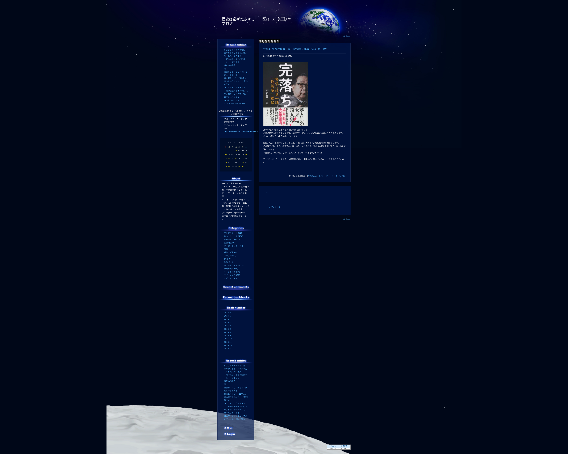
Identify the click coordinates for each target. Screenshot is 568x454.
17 (243, 158)
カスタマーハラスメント (234, 87)
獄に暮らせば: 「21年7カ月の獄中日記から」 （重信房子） (236, 81)
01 (236, 151)
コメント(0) (324, 176)
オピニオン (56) (231, 278)
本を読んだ (312, 176)
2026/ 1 (227, 336)
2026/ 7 (227, 316)
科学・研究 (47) (231, 252)
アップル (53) (230, 256)
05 (226, 155)
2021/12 (236, 142)
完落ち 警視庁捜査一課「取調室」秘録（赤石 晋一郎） (296, 49)
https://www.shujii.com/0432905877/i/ (241, 132)
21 (232, 162)
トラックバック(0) (338, 176)
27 (229, 166)
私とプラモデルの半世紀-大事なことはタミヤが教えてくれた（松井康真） (235, 53)
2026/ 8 (227, 313)
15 (236, 158)
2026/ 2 (227, 332)
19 (226, 162)
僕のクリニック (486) (233, 236)
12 (226, 158)
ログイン (229, 434)
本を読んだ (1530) (232, 239)
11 (246, 155)
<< (229, 142)
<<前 (343, 36)
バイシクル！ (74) (232, 272)
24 (243, 162)
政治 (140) (229, 262)
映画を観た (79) (231, 269)
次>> (348, 36)
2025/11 (228, 342)
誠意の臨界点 (230, 65)
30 (239, 166)
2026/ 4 (227, 326)
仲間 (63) (228, 259)
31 (243, 166)
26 (226, 166)
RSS (228, 428)
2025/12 (228, 339)
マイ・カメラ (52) (232, 275)
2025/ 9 (227, 349)
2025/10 (228, 345)
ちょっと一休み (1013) (234, 265)
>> (242, 142)
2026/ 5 (227, 323)
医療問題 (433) (230, 243)
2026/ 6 (227, 319)
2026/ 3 (227, 329)
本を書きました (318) (233, 233)
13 (229, 158)
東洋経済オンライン (232, 97)
